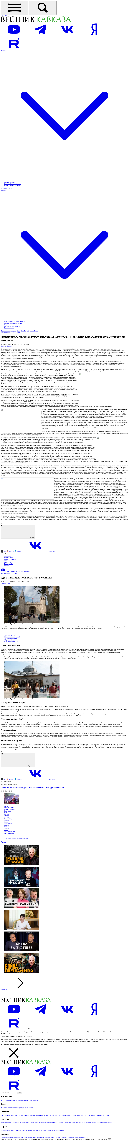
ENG (5, 15)
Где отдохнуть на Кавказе (12, 326)
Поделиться (31, 537)
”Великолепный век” (10, 635)
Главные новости (9, 182)
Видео (26, 331)
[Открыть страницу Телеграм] (40, 35)
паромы (6, 826)
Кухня (36, 331)
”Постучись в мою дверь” (12, 637)
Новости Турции (9, 807)
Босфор (6, 825)
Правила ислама (9, 328)
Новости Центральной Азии (12, 185)
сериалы (6, 828)
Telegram (19, 551)
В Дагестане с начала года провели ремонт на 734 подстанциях (25, 955)
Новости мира (8, 557)
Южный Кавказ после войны (13, 323)
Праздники (7, 811)
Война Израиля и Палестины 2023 (14, 321)
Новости (11, 551)
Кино (5, 812)
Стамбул (6, 815)
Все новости (16, 840)
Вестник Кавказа (6, 332)
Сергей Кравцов (24, 895)
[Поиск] (43, 8)
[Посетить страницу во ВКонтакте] (67, 35)
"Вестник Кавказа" (6, 346)
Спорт (18, 331)
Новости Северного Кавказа (12, 184)
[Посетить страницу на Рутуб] (14, 49)
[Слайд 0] (1, 1129)
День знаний (8, 981)
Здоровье (31, 331)
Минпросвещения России (12, 986)
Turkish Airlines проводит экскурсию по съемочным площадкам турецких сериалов (32, 787)
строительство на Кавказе (12, 982)
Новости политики (10, 559)
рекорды (6, 817)
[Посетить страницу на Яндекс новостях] (94, 35)
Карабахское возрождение (8, 331)
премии (6, 820)
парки (6, 830)
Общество (7, 976)
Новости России (9, 975)
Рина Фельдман (5, 583)
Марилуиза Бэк (8, 564)
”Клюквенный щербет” (11, 638)
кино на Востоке (9, 833)
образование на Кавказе (11, 979)
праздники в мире (9, 831)
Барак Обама (8, 562)
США (6, 560)
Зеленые (6, 565)
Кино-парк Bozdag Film (11, 641)
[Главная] (36, 22)
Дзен (4, 551)
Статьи (10, 188)
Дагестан (7, 978)
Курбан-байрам (8, 819)
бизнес (6, 822)
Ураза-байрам (8, 823)
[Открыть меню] (14, 8)
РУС (2, 15)
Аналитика (4, 188)
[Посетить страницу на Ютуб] (14, 35)
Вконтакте (52, 551)
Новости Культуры (9, 809)
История (6, 814)
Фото (22, 331)
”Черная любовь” (9, 640)
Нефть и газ (7, 325)
